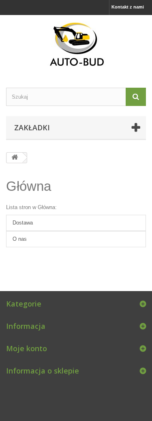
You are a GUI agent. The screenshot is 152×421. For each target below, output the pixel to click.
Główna (28, 186)
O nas (20, 239)
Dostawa (23, 223)
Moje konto (26, 348)
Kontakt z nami (127, 6)
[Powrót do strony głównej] (14, 158)
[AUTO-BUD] (76, 44)
